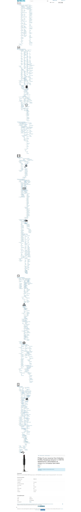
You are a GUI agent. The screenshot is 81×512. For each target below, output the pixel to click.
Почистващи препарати (29, 392)
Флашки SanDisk (29, 253)
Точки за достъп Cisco (25, 304)
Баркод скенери (29, 360)
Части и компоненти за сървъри (28, 294)
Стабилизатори (30, 352)
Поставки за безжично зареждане (30, 101)
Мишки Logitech (28, 202)
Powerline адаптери (29, 279)
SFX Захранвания (28, 94)
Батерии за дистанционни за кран (29, 410)
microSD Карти (29, 265)
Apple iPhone (28, 110)
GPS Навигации (28, 427)
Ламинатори (29, 365)
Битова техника (42, 455)
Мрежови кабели (24, 448)
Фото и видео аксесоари (30, 130)
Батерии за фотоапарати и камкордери (31, 125)
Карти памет (27, 258)
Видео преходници (28, 442)
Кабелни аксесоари (20, 452)
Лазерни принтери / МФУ (26, 309)
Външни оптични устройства (30, 230)
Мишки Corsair (28, 201)
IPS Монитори (30, 21)
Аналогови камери (28, 302)
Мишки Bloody (28, 199)
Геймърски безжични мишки (28, 197)
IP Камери (26, 296)
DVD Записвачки (31, 78)
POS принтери (28, 328)
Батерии (26, 407)
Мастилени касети (28, 324)
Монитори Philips (30, 18)
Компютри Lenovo (25, 36)
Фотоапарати (29, 122)
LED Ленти (30, 84)
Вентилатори (29, 64)
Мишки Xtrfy (28, 204)
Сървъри (26, 287)
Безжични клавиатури (25, 188)
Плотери (20, 347)
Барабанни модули (28, 313)
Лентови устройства (28, 224)
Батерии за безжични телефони (30, 377)
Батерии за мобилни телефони (28, 117)
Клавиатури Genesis (28, 214)
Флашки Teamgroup (29, 256)
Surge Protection (29, 353)
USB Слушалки (26, 165)
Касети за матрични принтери (28, 339)
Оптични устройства (29, 76)
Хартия (20, 368)
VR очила (26, 185)
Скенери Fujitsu (22, 363)
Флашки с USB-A (29, 237)
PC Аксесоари (29, 82)
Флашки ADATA (29, 248)
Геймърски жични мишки (28, 194)
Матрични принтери (26, 336)
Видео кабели (20, 446)
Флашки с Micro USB (29, 245)
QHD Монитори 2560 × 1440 (30, 38)
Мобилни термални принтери (20, 342)
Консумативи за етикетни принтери (28, 334)
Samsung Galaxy (28, 112)
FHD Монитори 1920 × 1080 (30, 34)
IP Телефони (30, 375)
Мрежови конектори (26, 449)
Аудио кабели (26, 444)
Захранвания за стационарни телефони (31, 381)
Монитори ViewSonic (30, 13)
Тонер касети (27, 315)
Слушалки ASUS (22, 231)
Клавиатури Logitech (28, 211)
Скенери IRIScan (22, 365)
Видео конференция (28, 184)
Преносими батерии (28, 419)
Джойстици (26, 218)
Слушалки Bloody (22, 232)
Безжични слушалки (22, 227)
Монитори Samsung (30, 20)
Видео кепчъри (29, 180)
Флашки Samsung (29, 251)
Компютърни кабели (25, 446)
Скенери (20, 353)
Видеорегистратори (29, 425)
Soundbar (28, 158)
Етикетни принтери (26, 326)
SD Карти (28, 266)
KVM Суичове (26, 436)
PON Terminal (29, 280)
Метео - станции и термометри (29, 389)
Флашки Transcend (29, 254)
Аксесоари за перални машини (26, 405)
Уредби (24, 177)
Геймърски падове (28, 206)
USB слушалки (22, 225)
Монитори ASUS (30, 9)
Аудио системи (20, 162)
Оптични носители (30, 232)
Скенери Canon (22, 361)
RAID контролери (28, 289)
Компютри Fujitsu (25, 32)
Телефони (26, 108)
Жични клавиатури (25, 186)
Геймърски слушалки (26, 171)
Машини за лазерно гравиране (26, 318)
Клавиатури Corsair (28, 213)
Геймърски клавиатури (25, 190)
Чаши (27, 400)
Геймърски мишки (26, 192)
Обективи (30, 127)
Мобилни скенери (22, 355)
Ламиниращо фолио (31, 366)
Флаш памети (27, 234)
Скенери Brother (22, 360)
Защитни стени (26, 286)
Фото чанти (30, 132)
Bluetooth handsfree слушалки (26, 173)
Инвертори (30, 351)
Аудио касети (27, 271)
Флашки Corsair (29, 249)
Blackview (28, 113)
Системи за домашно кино (28, 162)
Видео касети (27, 273)
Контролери (26, 217)
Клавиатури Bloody (28, 209)
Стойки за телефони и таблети (28, 106)
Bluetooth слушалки (26, 170)
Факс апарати (26, 320)
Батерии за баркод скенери (30, 362)
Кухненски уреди (47, 455)
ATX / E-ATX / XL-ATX (30, 54)
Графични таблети (29, 182)
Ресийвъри (28, 426)
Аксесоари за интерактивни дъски (31, 357)
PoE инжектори (29, 282)
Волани (20, 242)
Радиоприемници (29, 159)
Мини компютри (20, 44)
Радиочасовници (31, 160)
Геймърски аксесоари (24, 220)
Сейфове (29, 395)
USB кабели (26, 438)
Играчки (29, 396)
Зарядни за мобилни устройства (29, 98)
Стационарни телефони (29, 373)
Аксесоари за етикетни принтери (28, 330)
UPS (28, 345)
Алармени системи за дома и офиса (29, 369)
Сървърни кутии (28, 291)
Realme (28, 114)
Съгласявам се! (43, 509)
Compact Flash (29, 260)
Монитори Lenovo (30, 15)
